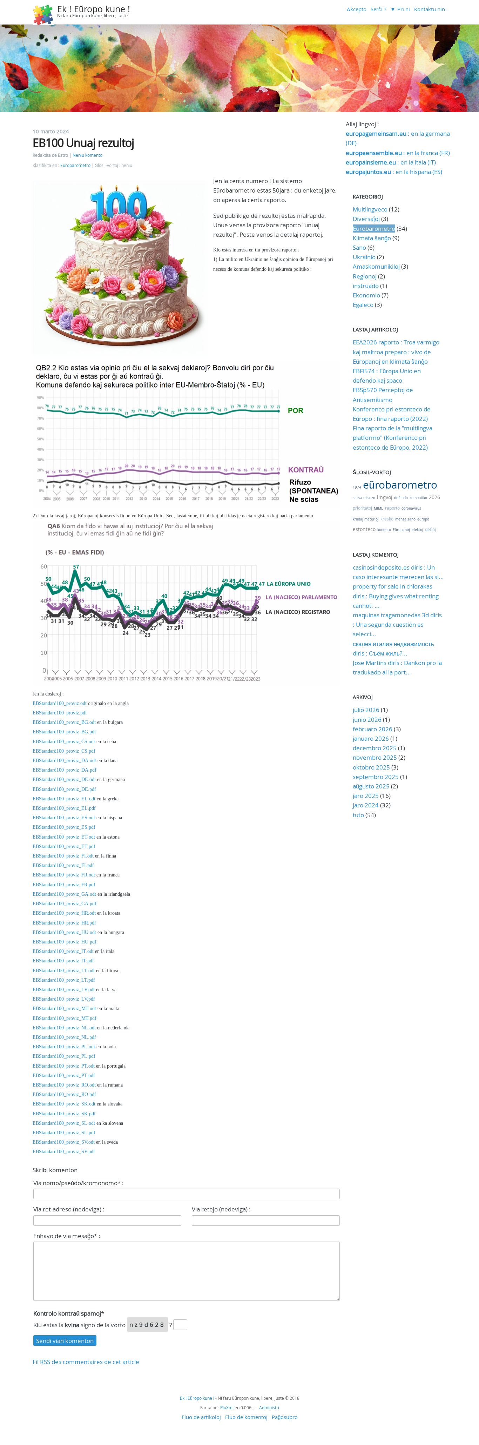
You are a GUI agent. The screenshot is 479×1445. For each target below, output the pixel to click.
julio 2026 (366, 710)
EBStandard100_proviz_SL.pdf (64, 1132)
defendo (401, 498)
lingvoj (384, 497)
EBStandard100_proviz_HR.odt (64, 913)
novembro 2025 (375, 757)
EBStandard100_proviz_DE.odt (64, 779)
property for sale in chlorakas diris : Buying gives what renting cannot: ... (396, 595)
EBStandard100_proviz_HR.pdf (64, 923)
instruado (366, 286)
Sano (359, 247)
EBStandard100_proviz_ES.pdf (64, 827)
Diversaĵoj (366, 219)
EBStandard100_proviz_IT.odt (63, 951)
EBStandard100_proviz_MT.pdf (64, 1018)
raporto (392, 508)
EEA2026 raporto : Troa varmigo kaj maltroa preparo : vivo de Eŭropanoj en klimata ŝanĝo (396, 351)
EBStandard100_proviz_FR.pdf (64, 884)
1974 (357, 487)
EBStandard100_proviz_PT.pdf (64, 1075)
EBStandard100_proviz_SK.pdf (64, 1113)
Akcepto (356, 9)
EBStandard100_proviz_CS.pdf (64, 751)
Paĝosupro (285, 1416)
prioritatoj (362, 508)
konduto (384, 529)
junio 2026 (367, 719)
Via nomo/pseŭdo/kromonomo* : (78, 1183)
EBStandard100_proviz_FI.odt (63, 856)
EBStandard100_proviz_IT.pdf (63, 960)
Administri (269, 1407)
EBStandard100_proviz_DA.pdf (64, 770)
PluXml (227, 1407)
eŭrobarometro (400, 485)
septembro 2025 (376, 777)
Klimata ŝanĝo (372, 238)
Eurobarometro (75, 165)
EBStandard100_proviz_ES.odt (64, 817)
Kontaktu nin (429, 9)
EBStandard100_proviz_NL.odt (64, 1027)
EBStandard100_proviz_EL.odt (64, 798)
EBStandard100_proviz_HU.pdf (64, 942)
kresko (386, 519)
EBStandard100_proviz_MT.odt (64, 1008)
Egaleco (363, 305)
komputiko (418, 498)
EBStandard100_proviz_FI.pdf (63, 865)
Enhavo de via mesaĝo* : (66, 1236)
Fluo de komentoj (246, 1416)
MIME (378, 508)
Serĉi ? (378, 9)
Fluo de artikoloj (201, 1416)
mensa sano (405, 519)
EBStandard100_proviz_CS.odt (64, 741)
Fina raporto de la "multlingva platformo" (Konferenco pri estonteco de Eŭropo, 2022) (392, 437)
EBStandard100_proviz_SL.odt (64, 1123)
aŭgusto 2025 (371, 786)
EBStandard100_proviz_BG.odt (64, 722)
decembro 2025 (375, 748)
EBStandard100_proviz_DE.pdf (64, 789)
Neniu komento (87, 155)
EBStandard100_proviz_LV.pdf (64, 999)
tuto (359, 815)
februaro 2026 (372, 729)
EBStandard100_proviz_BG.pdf (64, 731)
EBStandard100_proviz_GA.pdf (64, 903)
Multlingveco (370, 209)
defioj (430, 529)
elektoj (417, 529)
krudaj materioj (366, 519)
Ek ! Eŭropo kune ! (93, 9)
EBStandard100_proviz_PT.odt (64, 1066)
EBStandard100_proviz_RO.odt (64, 1085)
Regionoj (365, 276)
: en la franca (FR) (398, 153)
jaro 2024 (366, 805)
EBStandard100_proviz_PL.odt (64, 1046)
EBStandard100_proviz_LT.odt (64, 970)
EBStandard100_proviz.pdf (60, 712)
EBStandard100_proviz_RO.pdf (64, 1094)
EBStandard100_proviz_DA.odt (64, 760)
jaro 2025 (366, 796)
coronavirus (411, 508)
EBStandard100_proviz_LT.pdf (64, 980)
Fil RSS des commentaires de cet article (86, 1362)
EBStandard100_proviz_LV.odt (64, 989)
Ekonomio (366, 295)
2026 (434, 497)
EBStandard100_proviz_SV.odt (64, 1142)
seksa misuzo (364, 498)
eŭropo (423, 519)
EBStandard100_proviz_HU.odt (64, 932)
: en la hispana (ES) (394, 172)
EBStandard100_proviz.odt (60, 703)
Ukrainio (364, 257)
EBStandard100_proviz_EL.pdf (64, 808)
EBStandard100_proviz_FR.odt (64, 875)
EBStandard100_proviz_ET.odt (64, 837)
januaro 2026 (371, 738)
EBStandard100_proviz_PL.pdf (64, 1056)
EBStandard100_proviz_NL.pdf (64, 1037)
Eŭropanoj (401, 529)
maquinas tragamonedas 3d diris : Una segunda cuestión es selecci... (397, 624)
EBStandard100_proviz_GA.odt (64, 894)
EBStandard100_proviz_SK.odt (64, 1104)
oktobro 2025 (371, 767)
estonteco (364, 529)
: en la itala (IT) (391, 162)
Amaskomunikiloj (376, 266)
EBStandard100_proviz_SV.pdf (64, 1151)
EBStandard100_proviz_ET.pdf (64, 846)
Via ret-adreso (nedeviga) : (68, 1209)
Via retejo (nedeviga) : (221, 1209)
